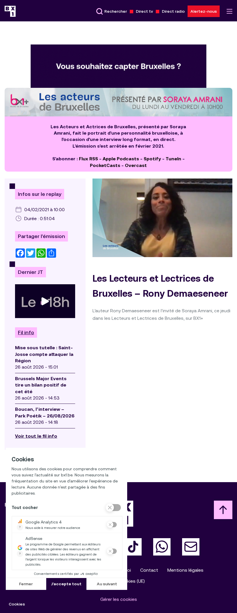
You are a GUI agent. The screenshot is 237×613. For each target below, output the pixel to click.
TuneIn (173, 158)
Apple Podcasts (121, 158)
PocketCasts (105, 165)
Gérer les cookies (118, 599)
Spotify (152, 158)
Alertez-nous (203, 11)
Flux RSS (88, 158)
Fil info (26, 332)
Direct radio (173, 11)
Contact (149, 570)
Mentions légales (185, 570)
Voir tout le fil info (36, 436)
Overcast (136, 165)
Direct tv (144, 11)
